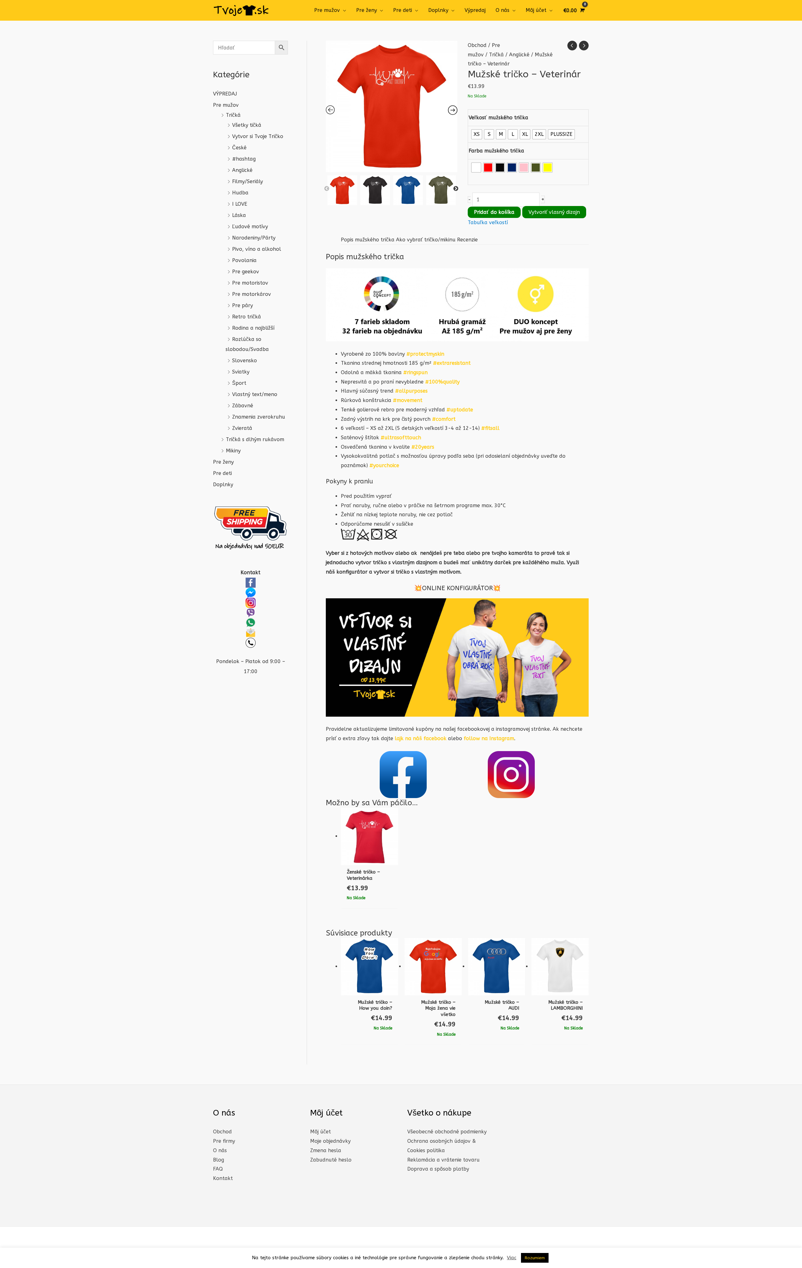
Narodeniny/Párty (253, 238)
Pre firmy (224, 1141)
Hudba (240, 193)
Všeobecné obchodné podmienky (447, 1132)
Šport (239, 383)
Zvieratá (242, 428)
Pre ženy (366, 10)
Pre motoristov (250, 283)
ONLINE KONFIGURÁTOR (457, 588)
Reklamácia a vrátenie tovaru (443, 1160)
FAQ (218, 1169)
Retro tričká (246, 317)
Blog (218, 1160)
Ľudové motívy (250, 226)
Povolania (244, 260)
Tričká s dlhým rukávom (255, 439)
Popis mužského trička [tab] (367, 240)
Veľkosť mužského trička (498, 118)
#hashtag (244, 159)
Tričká (233, 115)
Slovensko (244, 360)
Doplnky (438, 10)
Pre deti (402, 10)
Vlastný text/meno (254, 394)
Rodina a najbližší (253, 328)
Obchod (477, 45)
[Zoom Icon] (391, 106)
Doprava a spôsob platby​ (438, 1169)
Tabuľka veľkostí (488, 222)
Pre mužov (327, 10)
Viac (511, 1257)
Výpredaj (475, 10)
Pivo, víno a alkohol (256, 249)
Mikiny (233, 451)
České (239, 148)
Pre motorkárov (251, 294)
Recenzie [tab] (467, 240)
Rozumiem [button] (535, 1257)
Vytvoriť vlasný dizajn (554, 212)
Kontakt (223, 1178)
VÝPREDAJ (225, 94)
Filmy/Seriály (247, 181)
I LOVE (239, 204)
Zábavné (242, 406)
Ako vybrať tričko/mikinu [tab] (426, 240)
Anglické (242, 170)
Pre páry (242, 305)
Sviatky (240, 372)
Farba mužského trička (496, 151)
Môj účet (536, 10)
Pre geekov (245, 272)
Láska (239, 215)
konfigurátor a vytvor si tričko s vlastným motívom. (398, 572)
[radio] (476, 134)
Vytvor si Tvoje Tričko (257, 136)
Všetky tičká (246, 125)
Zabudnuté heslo (331, 1160)
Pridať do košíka (494, 212)
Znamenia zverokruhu (258, 417)
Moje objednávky (330, 1141)
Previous (327, 189)
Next (456, 189)
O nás (502, 10)
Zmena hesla (325, 1150)
